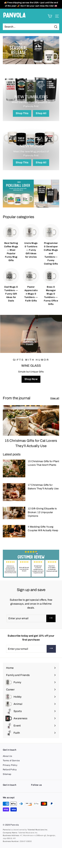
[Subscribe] (51, 618)
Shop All (41, 113)
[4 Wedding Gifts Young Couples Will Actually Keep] (14, 531)
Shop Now (31, 379)
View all (54, 398)
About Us (7, 756)
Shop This (22, 113)
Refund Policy (10, 769)
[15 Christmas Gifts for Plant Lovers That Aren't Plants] (14, 468)
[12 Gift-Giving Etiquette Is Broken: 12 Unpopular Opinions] (14, 513)
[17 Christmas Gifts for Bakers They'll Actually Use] (14, 492)
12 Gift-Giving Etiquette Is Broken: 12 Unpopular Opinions (42, 512)
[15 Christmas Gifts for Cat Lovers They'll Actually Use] (31, 420)
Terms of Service (11, 760)
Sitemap (7, 774)
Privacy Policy (10, 765)
